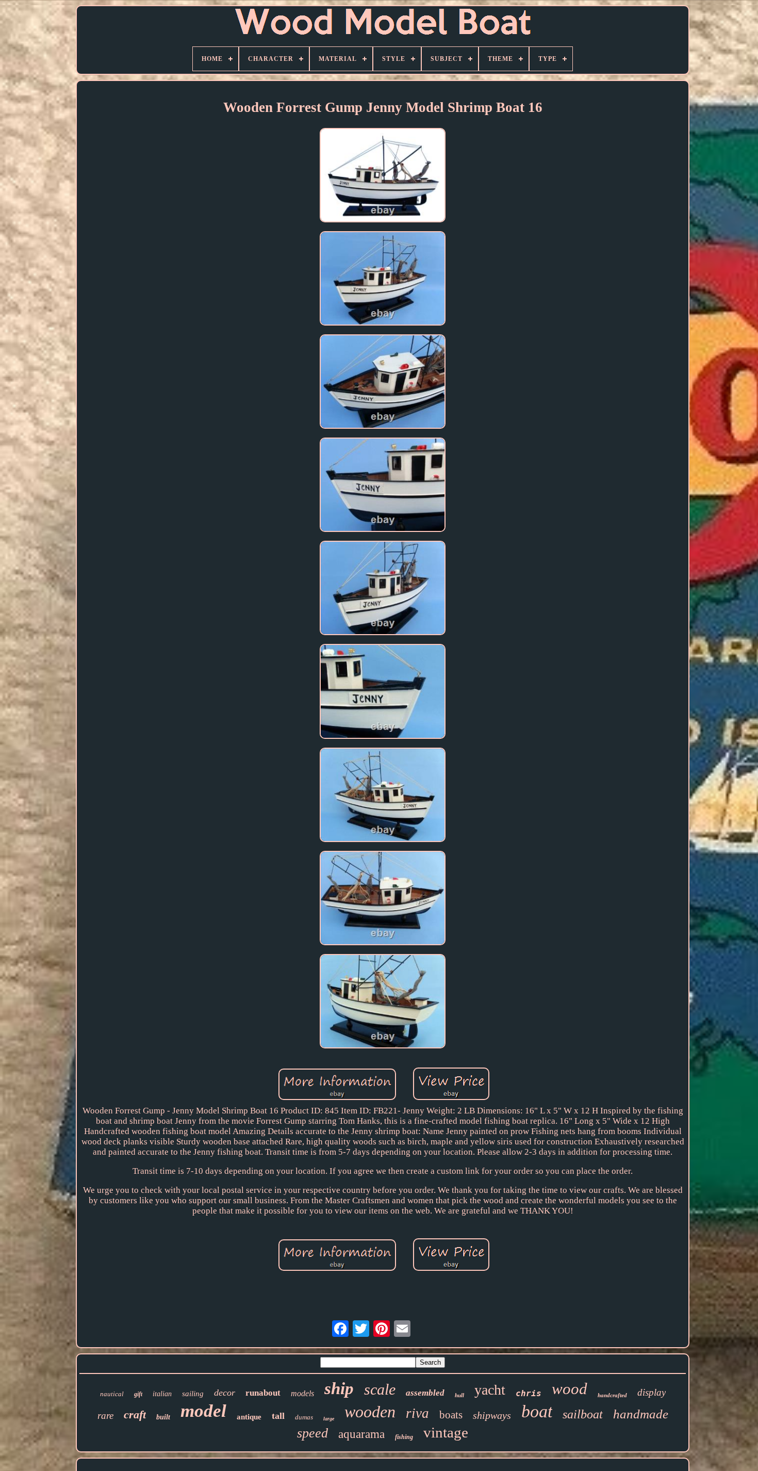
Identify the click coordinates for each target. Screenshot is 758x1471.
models (302, 1393)
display (651, 1392)
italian (162, 1394)
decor (224, 1392)
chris (528, 1393)
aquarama (361, 1434)
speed (312, 1433)
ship (339, 1388)
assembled (425, 1393)
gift (138, 1394)
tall (278, 1416)
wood (569, 1389)
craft (135, 1414)
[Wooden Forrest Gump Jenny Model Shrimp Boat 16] (382, 176)
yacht (489, 1390)
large (328, 1418)
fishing (404, 1437)
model (203, 1411)
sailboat (583, 1414)
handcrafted (612, 1395)
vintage (445, 1432)
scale (380, 1389)
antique (249, 1417)
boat (536, 1411)
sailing (193, 1393)
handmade (640, 1414)
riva (417, 1413)
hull (459, 1395)
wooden (370, 1411)
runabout (263, 1393)
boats (451, 1415)
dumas (304, 1417)
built (163, 1417)
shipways (492, 1415)
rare (105, 1415)
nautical (112, 1394)
